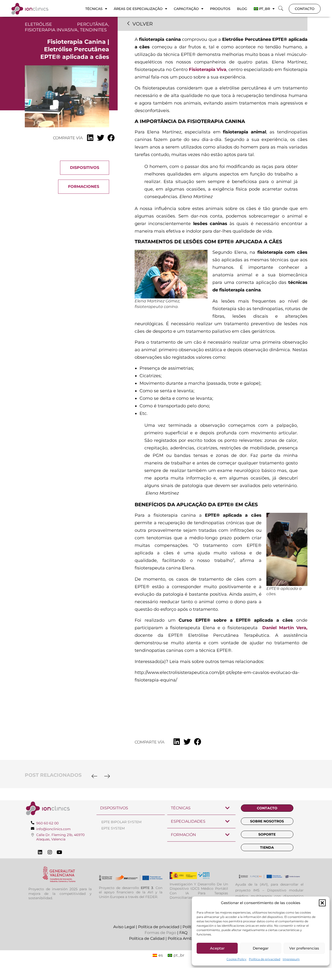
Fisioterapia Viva (207, 69)
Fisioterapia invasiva (51, 30)
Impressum (291, 959)
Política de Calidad (147, 938)
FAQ (183, 932)
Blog (242, 9)
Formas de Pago (160, 932)
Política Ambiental (185, 938)
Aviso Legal (124, 926)
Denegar (261, 948)
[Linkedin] (40, 852)
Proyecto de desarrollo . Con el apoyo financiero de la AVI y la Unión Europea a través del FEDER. (130, 892)
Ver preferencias (304, 948)
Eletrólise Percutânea (66, 24)
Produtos (220, 9)
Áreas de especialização (138, 9)
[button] (322, 902)
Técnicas (94, 9)
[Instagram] (50, 852)
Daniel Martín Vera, (284, 627)
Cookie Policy (236, 959)
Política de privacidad (264, 959)
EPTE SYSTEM (113, 828)
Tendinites (93, 30)
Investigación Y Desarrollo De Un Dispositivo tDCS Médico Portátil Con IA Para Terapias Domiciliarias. (199, 891)
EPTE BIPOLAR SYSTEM (121, 822)
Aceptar (217, 948)
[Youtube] (59, 852)
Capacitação (186, 9)
